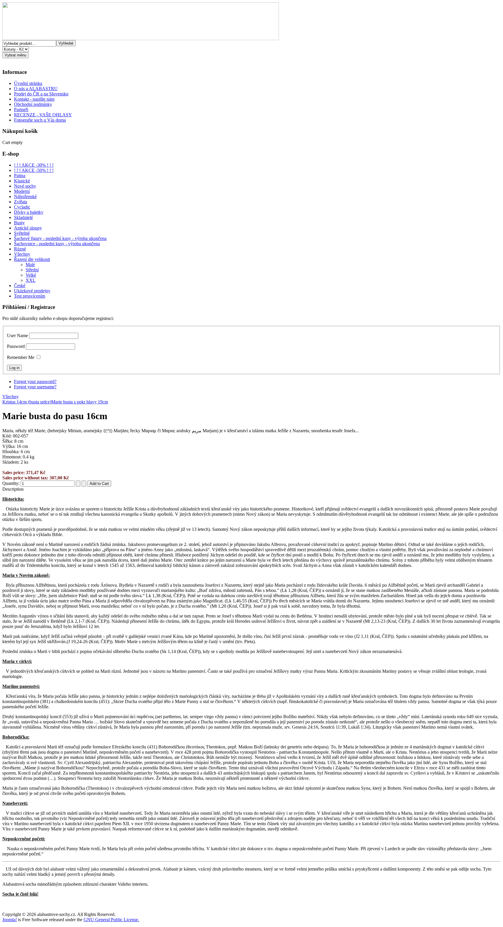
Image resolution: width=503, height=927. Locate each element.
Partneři (21, 109)
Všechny (22, 254)
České (19, 285)
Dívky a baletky (28, 212)
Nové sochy (25, 186)
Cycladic (22, 206)
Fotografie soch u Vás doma (40, 120)
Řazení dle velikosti (32, 259)
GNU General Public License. (111, 919)
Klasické (22, 180)
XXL (31, 280)
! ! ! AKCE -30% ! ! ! (34, 165)
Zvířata (20, 201)
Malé (30, 264)
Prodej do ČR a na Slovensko (41, 93)
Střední (32, 269)
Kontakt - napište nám (34, 99)
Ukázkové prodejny (32, 290)
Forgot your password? (35, 381)
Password (16, 346)
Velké (31, 275)
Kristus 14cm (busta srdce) (26, 401)
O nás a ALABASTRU (36, 88)
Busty (19, 222)
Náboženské (25, 196)
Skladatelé (23, 217)
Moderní (22, 191)
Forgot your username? (35, 386)
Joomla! (9, 919)
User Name (17, 335)
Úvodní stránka (28, 83)
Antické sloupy (28, 227)
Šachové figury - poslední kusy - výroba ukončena (60, 238)
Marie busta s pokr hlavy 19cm (79, 401)
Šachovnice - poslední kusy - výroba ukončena (57, 243)
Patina (19, 175)
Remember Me (20, 357)
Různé (20, 248)
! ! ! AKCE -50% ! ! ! (34, 170)
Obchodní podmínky (33, 104)
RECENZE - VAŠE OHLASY (43, 114)
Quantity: (11, 483)
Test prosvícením (29, 295)
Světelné (22, 233)
